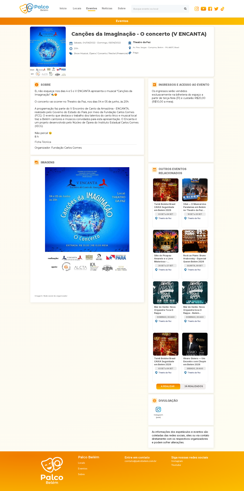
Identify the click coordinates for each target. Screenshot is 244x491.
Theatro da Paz (142, 42)
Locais (81, 463)
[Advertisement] (181, 135)
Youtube (176, 465)
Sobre (81, 474)
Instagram (177, 461)
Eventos (82, 468)
